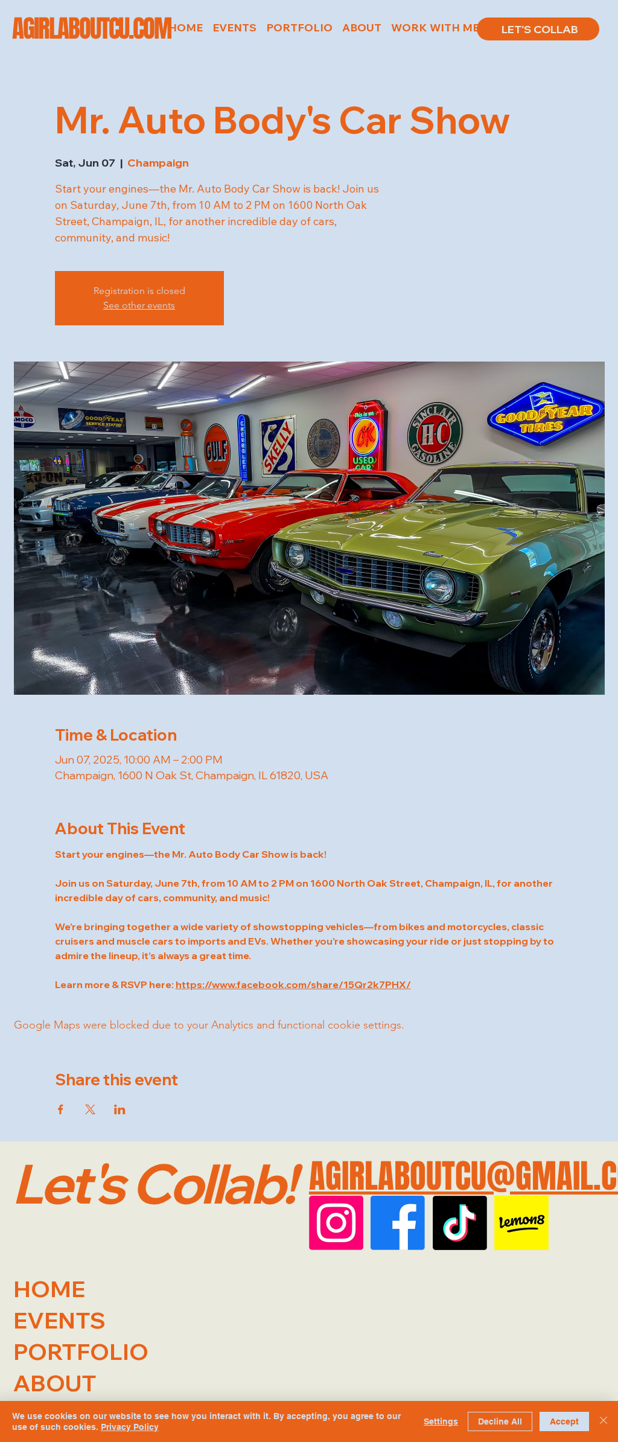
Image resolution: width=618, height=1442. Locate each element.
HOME (49, 1289)
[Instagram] (336, 1223)
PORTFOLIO (80, 1351)
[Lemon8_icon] (521, 1223)
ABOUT (55, 1383)
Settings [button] (441, 1421)
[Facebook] (398, 1223)
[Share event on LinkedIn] (120, 1109)
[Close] (603, 1421)
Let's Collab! (153, 1183)
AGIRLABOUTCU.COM (91, 28)
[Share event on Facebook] (60, 1109)
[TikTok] (460, 1223)
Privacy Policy (130, 1427)
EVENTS (59, 1320)
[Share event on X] (90, 1109)
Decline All (500, 1421)
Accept (564, 1421)
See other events (139, 305)
